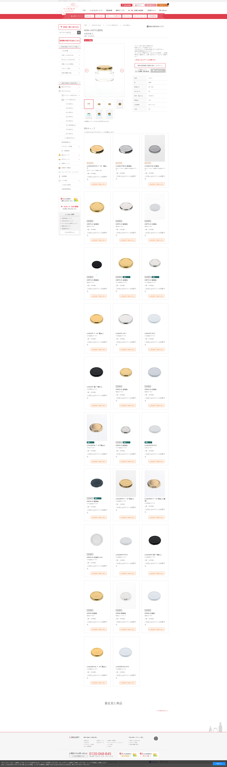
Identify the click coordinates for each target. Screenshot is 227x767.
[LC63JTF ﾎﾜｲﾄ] (155, 318)
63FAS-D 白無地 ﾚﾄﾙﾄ (95, 557)
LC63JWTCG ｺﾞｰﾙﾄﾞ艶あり (97, 667)
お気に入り (150, 5)
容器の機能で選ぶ (134, 744)
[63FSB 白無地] (155, 595)
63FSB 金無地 (92, 613)
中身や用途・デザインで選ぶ (69, 46)
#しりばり (100, 16)
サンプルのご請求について (69, 223)
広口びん (87, 742)
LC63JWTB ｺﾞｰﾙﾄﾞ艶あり (96, 445)
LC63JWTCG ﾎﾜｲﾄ (122, 667)
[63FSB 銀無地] (126, 595)
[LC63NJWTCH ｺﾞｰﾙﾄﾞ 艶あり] (97, 148)
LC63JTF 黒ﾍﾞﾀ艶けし (95, 387)
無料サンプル (120, 10)
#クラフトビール (140, 16)
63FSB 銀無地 (121, 613)
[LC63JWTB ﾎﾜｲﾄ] (155, 427)
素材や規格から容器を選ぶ (69, 83)
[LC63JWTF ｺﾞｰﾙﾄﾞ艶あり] (126, 483)
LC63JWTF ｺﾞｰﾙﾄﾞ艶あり (125, 499)
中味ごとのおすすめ (135, 740)
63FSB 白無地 (150, 613)
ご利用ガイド (151, 10)
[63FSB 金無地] (97, 595)
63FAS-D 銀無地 (122, 445)
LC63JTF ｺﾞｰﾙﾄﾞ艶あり (95, 333)
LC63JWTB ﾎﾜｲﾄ (151, 445)
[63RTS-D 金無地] (97, 206)
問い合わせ (163, 10)
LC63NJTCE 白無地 (152, 166)
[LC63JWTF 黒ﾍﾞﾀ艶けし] (155, 539)
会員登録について (67, 218)
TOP (84, 10)
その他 (109, 746)
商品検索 (109, 10)
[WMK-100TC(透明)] (104, 70)
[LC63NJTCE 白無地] (155, 148)
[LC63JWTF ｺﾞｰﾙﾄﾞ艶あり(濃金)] (155, 483)
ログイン (138, 5)
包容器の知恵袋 (135, 10)
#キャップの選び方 (113, 16)
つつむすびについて (96, 10)
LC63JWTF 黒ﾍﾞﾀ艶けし (153, 555)
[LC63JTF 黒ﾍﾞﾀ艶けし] (97, 371)
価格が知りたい (66, 226)
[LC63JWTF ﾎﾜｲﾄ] (126, 539)
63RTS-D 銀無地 (122, 224)
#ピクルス (127, 16)
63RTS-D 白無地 (151, 224)
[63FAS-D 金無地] (126, 371)
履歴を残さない (163, 710)
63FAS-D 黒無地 (93, 501)
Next (122, 70)
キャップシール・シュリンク (115, 742)
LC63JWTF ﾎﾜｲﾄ (122, 555)
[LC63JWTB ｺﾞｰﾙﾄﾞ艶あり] (97, 427)
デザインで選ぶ (134, 742)
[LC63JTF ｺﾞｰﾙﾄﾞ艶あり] (97, 318)
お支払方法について (68, 221)
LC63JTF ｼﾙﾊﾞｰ (121, 333)
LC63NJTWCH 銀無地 (124, 166)
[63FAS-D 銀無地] (126, 427)
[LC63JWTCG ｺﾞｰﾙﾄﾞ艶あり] (97, 651)
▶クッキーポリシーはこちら (80, 764)
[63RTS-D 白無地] (155, 206)
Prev (86, 70)
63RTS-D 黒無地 (93, 280)
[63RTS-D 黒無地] (97, 262)
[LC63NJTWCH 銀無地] (126, 148)
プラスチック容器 (89, 744)
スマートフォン (156, 738)
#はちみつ (89, 16)
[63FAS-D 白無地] (155, 371)
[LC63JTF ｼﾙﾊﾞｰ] (126, 318)
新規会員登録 (126, 5)
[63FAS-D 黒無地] (97, 483)
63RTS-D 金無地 (93, 224)
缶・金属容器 (88, 746)
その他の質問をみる (69, 232)
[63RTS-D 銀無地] (126, 206)
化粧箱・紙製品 (112, 740)
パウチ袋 (110, 744)
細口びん (87, 740)
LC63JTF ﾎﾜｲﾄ (150, 333)
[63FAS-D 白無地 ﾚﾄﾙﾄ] (97, 539)
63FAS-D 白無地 (150, 389)
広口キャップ (100, 742)
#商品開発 (152, 16)
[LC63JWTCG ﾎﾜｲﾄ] (126, 651)
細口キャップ (100, 740)
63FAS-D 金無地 (122, 389)
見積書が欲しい (66, 228)
